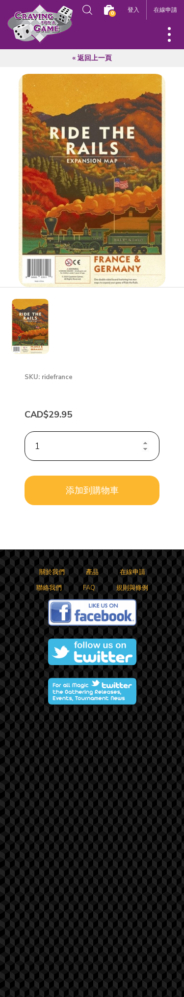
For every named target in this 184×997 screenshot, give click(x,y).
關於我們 (52, 572)
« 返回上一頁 (92, 58)
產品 (92, 572)
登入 (133, 9)
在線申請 (165, 9)
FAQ (89, 587)
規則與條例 (132, 587)
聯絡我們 (49, 587)
